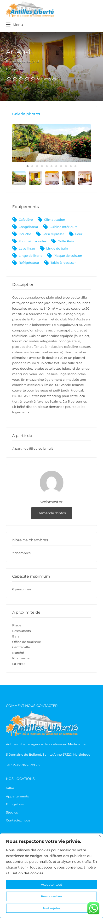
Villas (10, 788)
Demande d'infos (51, 513)
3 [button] (37, 166)
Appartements (17, 796)
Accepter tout (51, 884)
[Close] (100, 836)
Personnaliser (51, 896)
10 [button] (70, 166)
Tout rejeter (51, 908)
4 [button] (42, 166)
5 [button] (46, 166)
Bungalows (15, 804)
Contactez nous (18, 820)
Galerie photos (26, 114)
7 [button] (56, 166)
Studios (12, 812)
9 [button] (65, 166)
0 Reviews (47, 78)
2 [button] (32, 166)
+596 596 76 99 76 (26, 765)
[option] (51, 143)
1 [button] (27, 166)
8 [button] (61, 166)
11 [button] (75, 166)
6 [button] (51, 166)
